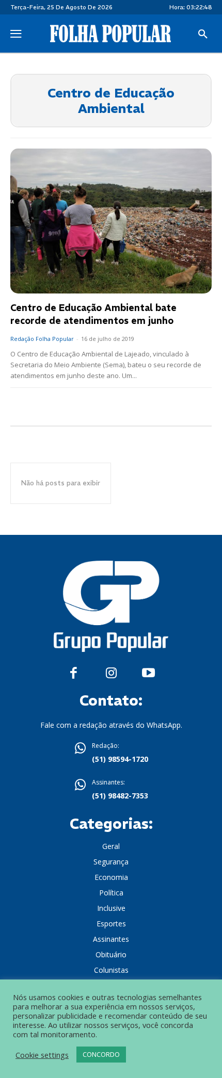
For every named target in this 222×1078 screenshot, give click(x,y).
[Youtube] (148, 673)
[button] (203, 34)
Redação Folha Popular (42, 338)
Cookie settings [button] (42, 1054)
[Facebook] (73, 673)
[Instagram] (111, 673)
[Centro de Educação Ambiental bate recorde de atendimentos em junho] (111, 221)
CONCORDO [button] (101, 1054)
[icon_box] (111, 753)
